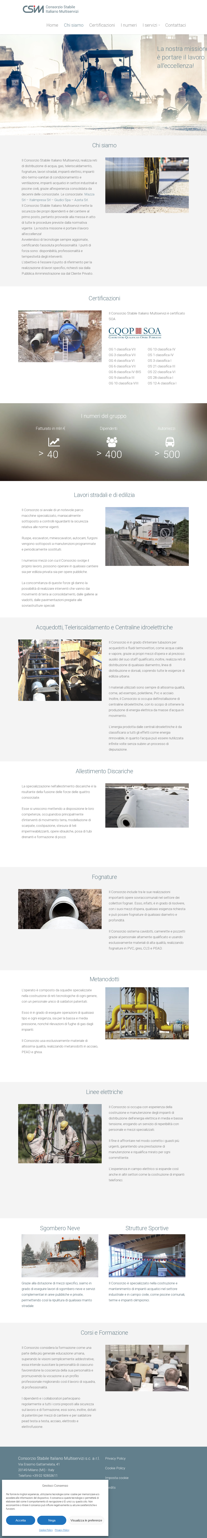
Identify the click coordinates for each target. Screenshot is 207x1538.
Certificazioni (102, 25)
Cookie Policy (46, 1530)
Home (52, 25)
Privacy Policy (62, 1530)
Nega (51, 1520)
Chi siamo (73, 25)
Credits (110, 1487)
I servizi (150, 25)
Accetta (21, 1520)
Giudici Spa (62, 200)
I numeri (129, 25)
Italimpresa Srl (40, 200)
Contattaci (175, 25)
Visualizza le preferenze (86, 1520)
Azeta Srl (81, 200)
